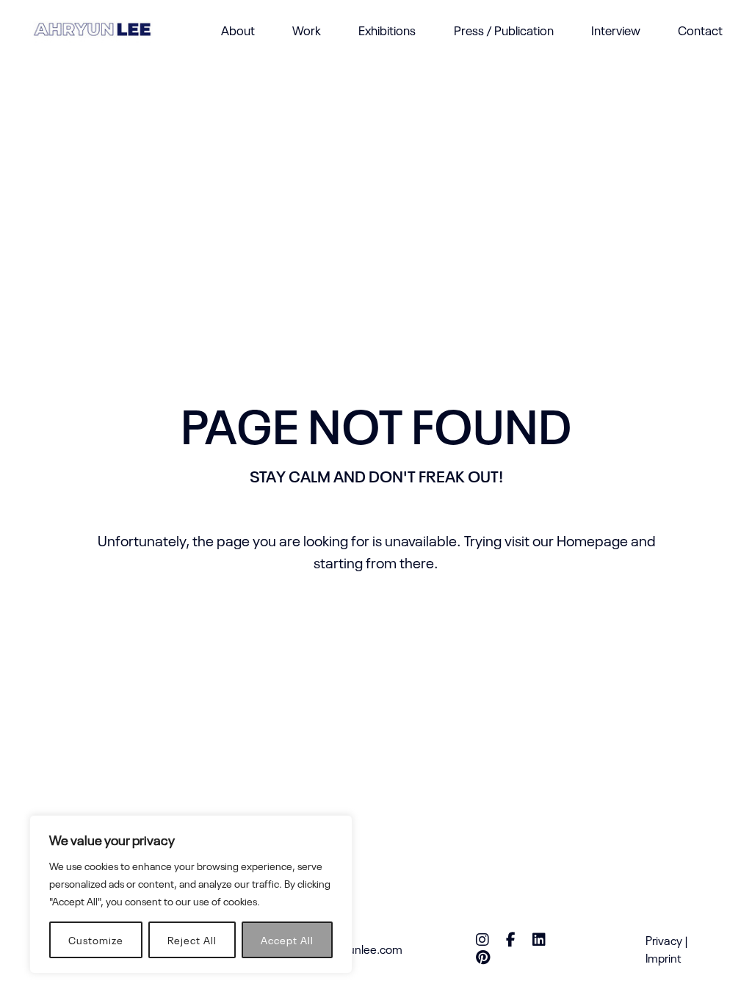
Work (306, 29)
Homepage (592, 539)
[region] (190, 894)
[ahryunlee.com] (92, 29)
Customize (95, 939)
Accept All (287, 939)
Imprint (664, 957)
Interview (615, 29)
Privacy (664, 940)
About (238, 29)
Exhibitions (387, 29)
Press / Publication (504, 29)
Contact (700, 29)
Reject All (192, 939)
